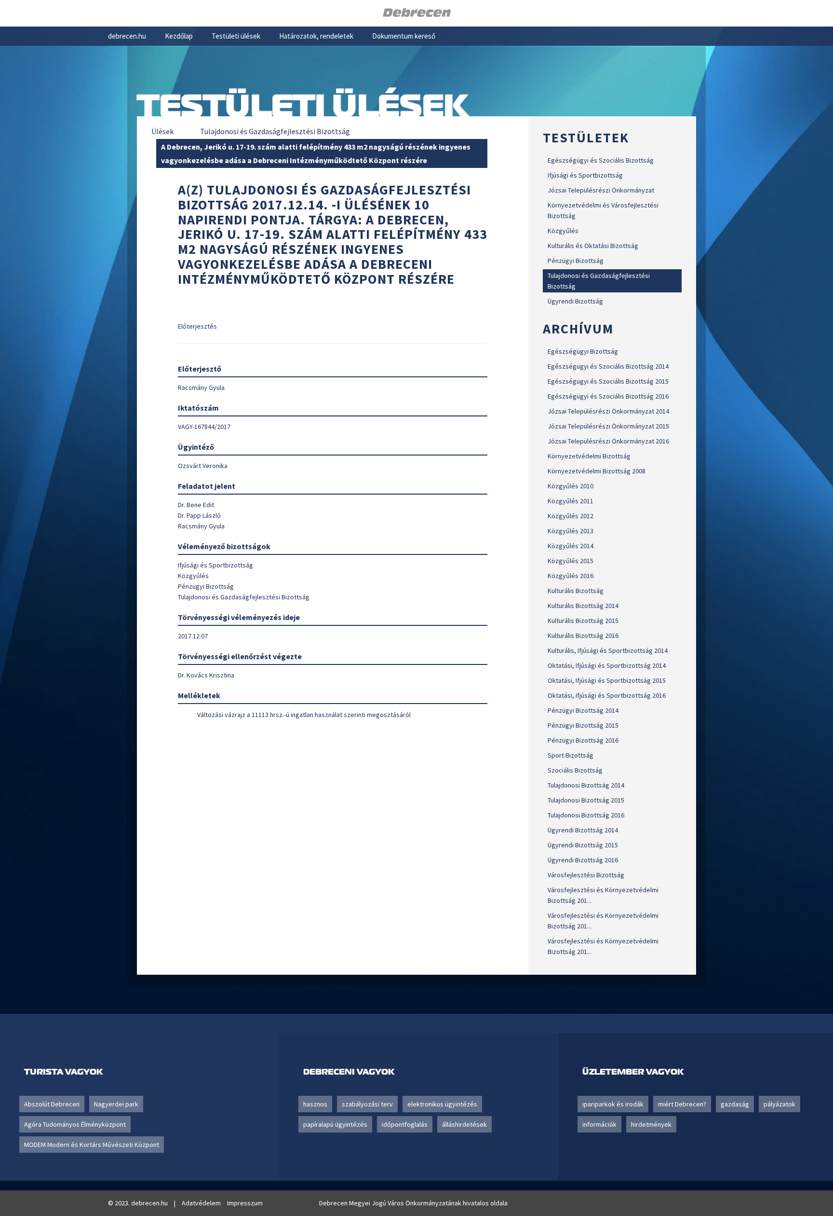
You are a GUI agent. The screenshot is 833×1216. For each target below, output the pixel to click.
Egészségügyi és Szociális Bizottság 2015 (608, 381)
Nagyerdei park (116, 1104)
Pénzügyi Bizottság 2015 (583, 725)
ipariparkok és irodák (613, 1104)
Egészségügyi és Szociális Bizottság (601, 160)
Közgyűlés (563, 230)
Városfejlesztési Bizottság (586, 875)
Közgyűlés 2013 (570, 530)
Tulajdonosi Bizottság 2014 (586, 785)
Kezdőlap (179, 36)
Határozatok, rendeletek (316, 36)
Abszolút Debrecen (52, 1104)
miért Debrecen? (682, 1104)
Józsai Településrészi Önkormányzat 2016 (608, 441)
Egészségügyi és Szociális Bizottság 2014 (608, 366)
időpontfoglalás (405, 1124)
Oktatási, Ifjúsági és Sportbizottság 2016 (607, 695)
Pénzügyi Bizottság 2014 (583, 710)
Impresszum (245, 1203)
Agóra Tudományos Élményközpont (75, 1124)
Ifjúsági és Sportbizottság (585, 175)
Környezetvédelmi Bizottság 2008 (596, 471)
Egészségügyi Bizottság (583, 351)
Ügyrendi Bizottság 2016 (583, 860)
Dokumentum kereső (403, 36)
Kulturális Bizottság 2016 (583, 635)
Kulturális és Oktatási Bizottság (593, 245)
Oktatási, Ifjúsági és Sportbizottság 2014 (607, 665)
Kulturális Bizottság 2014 (583, 605)
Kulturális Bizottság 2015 (583, 620)
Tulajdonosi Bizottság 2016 (586, 815)
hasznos (315, 1104)
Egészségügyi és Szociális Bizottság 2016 (608, 396)
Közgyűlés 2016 (570, 575)
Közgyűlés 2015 (570, 560)
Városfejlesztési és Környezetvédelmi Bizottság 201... (603, 895)
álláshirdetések (464, 1124)
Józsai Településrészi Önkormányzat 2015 (608, 426)
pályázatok (779, 1104)
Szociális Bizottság (575, 770)
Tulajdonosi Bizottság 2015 (586, 800)
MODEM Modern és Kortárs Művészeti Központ (91, 1144)
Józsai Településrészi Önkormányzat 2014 (608, 411)
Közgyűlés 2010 (570, 486)
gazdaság (735, 1104)
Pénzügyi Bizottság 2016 (583, 740)
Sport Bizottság (570, 755)
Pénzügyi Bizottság (576, 260)
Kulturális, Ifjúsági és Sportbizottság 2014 (608, 650)
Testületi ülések (236, 36)
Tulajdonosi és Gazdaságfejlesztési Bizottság (599, 280)
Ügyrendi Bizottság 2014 (583, 830)
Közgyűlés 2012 (570, 515)
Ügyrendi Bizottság (575, 301)
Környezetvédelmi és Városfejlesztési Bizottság (603, 210)
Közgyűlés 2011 (570, 501)
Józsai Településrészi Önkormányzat (601, 190)
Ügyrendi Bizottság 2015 (583, 845)
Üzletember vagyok (633, 1071)
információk (599, 1124)
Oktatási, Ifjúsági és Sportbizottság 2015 (607, 680)
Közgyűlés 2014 (570, 545)
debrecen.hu (127, 36)
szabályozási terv (367, 1104)
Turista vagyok (63, 1071)
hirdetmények (651, 1124)
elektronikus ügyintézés (442, 1104)
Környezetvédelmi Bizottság (589, 456)
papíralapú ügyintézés (335, 1124)
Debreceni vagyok (348, 1071)
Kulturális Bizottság (576, 590)
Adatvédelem (201, 1203)
